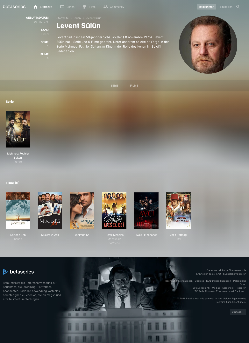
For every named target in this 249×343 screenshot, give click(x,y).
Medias (216, 287)
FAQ (218, 273)
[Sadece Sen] (18, 210)
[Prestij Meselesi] (114, 210)
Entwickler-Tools (205, 273)
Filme (134, 85)
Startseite (62, 18)
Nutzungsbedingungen (218, 280)
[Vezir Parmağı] (178, 210)
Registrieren (206, 6)
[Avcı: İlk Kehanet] (146, 210)
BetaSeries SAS (201, 287)
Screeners (227, 287)
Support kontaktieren (234, 273)
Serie (114, 85)
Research (241, 287)
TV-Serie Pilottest (204, 291)
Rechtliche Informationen (179, 280)
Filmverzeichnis (237, 270)
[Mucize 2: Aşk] (50, 210)
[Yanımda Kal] (82, 210)
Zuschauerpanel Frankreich (231, 291)
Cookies (199, 280)
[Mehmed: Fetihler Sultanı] (18, 129)
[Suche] (238, 7)
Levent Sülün (93, 18)
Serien (77, 18)
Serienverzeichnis (217, 270)
